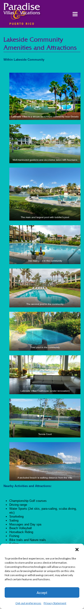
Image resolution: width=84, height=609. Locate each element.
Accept (42, 592)
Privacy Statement (55, 603)
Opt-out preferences (28, 603)
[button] (77, 549)
